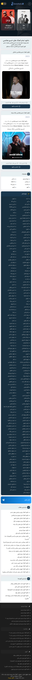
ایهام (14, 251)
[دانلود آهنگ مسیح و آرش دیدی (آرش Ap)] (8, 16)
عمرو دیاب (26, 384)
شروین (27, 354)
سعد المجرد (12, 323)
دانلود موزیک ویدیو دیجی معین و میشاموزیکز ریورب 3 (17, 618)
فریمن (13, 395)
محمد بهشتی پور (11, 434)
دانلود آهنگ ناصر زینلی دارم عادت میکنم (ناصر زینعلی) (16, 572)
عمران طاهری (12, 382)
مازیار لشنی (12, 409)
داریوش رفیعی (12, 296)
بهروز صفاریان (26, 262)
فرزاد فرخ (13, 387)
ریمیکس (27, 182)
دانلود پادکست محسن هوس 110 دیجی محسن (19, 647)
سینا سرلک (12, 345)
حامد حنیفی (12, 282)
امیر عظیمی (12, 243)
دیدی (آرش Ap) (8, 27)
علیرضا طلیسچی (11, 376)
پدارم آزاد (27, 271)
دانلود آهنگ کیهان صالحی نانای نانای (20, 569)
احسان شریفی (26, 221)
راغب (27, 301)
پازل (28, 268)
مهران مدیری (26, 467)
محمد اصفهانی (25, 434)
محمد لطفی (26, 440)
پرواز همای (26, 273)
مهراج (13, 473)
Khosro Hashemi (19, 65)
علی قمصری (12, 368)
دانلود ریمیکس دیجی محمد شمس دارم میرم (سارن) (16, 542)
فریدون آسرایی (25, 395)
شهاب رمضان (26, 357)
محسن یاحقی (26, 431)
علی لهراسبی (26, 370)
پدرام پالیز (13, 271)
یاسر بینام (27, 490)
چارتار (13, 279)
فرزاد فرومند (12, 390)
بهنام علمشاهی (11, 265)
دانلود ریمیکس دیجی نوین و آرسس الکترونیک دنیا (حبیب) (17, 537)
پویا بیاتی (27, 276)
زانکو (28, 318)
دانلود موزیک (11, 678)
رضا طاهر (27, 309)
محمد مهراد (12, 440)
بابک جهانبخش (25, 257)
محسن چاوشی (25, 429)
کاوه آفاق (27, 401)
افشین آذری (12, 229)
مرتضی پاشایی (11, 445)
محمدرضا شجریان (25, 442)
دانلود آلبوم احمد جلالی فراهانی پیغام (20, 584)
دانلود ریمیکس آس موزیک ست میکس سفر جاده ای (16, 545)
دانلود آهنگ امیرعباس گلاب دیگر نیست (19, 560)
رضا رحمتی (26, 307)
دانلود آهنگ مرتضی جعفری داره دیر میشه (19, 551)
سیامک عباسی (26, 337)
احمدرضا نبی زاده (11, 226)
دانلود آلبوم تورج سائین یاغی (22, 587)
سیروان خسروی (25, 340)
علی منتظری (12, 370)
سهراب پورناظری (25, 334)
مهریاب (13, 467)
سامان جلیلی (26, 323)
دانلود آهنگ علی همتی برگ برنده (21, 524)
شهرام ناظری (26, 359)
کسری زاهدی (12, 401)
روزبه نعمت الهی (11, 315)
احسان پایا (12, 215)
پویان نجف (12, 276)
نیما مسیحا (26, 484)
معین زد (13, 456)
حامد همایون (26, 285)
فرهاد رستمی (12, 393)
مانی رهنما (12, 412)
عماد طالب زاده (25, 382)
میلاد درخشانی (25, 473)
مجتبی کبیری (26, 418)
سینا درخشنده (25, 345)
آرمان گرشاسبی (25, 207)
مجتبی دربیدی (11, 415)
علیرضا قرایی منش (25, 379)
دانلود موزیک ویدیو (24, 527)
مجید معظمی (25, 426)
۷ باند (27, 199)
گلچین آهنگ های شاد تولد (9, 406)
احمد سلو (13, 224)
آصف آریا (27, 212)
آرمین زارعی (26, 210)
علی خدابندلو (26, 365)
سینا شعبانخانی (25, 348)
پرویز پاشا (13, 273)
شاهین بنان (12, 351)
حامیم (13, 285)
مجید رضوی (26, 423)
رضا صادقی (12, 307)
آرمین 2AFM (12, 207)
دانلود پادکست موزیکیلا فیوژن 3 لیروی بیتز (20, 644)
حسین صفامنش (11, 290)
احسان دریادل (12, 218)
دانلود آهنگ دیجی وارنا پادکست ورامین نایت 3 (19, 633)
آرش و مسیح (12, 204)
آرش (28, 201)
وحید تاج (13, 487)
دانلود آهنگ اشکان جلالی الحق (21, 518)
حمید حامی (26, 293)
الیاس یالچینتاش (25, 232)
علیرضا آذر (26, 373)
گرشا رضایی (12, 404)
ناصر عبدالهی (12, 479)
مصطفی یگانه (26, 456)
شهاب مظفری (12, 357)
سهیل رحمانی (12, 334)
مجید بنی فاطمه (11, 420)
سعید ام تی (26, 326)
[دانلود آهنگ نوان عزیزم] (24, 16)
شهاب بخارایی (12, 354)
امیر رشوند (12, 240)
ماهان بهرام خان (25, 415)
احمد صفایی (26, 226)
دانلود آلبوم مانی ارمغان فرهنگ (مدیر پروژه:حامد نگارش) (17, 597)
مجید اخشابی (12, 418)
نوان (28, 481)
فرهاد (27, 393)
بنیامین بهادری (11, 260)
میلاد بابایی (12, 470)
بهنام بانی (13, 262)
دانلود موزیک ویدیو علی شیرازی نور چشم (20, 621)
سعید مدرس (26, 332)
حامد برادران (26, 282)
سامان (13, 321)
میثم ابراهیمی (26, 470)
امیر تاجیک (12, 237)
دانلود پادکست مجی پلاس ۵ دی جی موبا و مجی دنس (17, 641)
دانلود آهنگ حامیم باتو (23, 557)
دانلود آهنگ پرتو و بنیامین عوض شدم (19, 512)
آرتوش (13, 199)
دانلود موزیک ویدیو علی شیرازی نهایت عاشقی (19, 624)
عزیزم (24, 27)
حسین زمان (26, 290)
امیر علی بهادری (25, 246)
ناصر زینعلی (26, 479)
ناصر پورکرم (12, 476)
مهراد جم (13, 465)
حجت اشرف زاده (25, 287)
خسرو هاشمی (14, 61)
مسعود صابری (25, 451)
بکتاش (27, 260)
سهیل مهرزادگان (11, 348)
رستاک (27, 304)
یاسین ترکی (12, 490)
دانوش (27, 298)
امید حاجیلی (26, 237)
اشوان (27, 229)
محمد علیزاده (12, 437)
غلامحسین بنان (11, 384)
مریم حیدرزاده (25, 448)
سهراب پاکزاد (12, 332)
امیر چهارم (26, 240)
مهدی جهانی (12, 459)
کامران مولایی (12, 398)
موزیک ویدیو (26, 179)
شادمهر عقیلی (26, 351)
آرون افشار (12, 210)
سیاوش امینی (12, 337)
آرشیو (13, 187)
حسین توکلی (12, 287)
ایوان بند (27, 254)
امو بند (13, 232)
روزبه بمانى (26, 315)
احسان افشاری (25, 215)
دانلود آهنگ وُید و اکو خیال (22, 533)
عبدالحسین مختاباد (24, 362)
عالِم (14, 359)
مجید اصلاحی (25, 420)
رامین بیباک (12, 301)
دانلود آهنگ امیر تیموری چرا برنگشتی (20, 515)
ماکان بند (27, 412)
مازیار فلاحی (26, 409)
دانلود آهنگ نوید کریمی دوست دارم (20, 563)
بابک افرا (13, 254)
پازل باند (13, 268)
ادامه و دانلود (15, 106)
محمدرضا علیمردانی (10, 442)
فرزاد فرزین (26, 390)
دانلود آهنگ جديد (22, 61)
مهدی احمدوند (25, 459)
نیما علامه (12, 481)
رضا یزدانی (26, 312)
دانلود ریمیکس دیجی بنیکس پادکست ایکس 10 (17, 548)
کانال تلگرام (27, 500)
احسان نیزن (12, 221)
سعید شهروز (12, 326)
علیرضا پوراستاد (11, 373)
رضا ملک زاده (12, 309)
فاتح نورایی (26, 387)
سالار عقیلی (26, 321)
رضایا (14, 312)
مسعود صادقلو (11, 451)
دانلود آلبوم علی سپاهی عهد (22, 593)
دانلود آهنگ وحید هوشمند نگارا (21, 521)
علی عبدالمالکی (25, 368)
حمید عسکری (12, 293)
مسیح (27, 454)
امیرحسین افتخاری (11, 246)
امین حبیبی (26, 251)
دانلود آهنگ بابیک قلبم (23, 554)
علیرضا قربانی (12, 379)
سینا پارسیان (26, 343)
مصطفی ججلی (11, 454)
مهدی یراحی (12, 462)
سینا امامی (12, 340)
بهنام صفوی (26, 265)
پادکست (27, 184)
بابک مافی (12, 257)
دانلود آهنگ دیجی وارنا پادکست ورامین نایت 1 (19, 638)
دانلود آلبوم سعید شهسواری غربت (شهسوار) (18, 590)
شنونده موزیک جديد (23, 63)
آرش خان (27, 204)
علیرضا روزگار (26, 376)
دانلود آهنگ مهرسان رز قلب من (21, 566)
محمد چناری (26, 437)
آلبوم (28, 187)
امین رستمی (12, 248)
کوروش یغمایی (25, 404)
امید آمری (26, 235)
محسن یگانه (12, 431)
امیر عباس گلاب (25, 243)
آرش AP (13, 201)
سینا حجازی (12, 343)
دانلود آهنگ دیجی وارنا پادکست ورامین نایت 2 (19, 635)
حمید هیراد (26, 296)
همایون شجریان (11, 484)
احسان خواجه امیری (24, 218)
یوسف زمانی (26, 492)
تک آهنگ (13, 182)
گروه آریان (26, 406)
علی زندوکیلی (12, 365)
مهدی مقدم (26, 462)
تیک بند (27, 279)
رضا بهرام (13, 304)
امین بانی (26, 248)
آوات (14, 212)
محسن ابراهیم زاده (10, 426)
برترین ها (13, 184)
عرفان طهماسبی (11, 362)
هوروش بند (26, 487)
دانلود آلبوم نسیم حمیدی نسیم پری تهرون (20, 669)
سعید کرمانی (26, 329)
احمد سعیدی (26, 224)
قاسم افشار (26, 398)
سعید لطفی (12, 329)
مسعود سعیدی (11, 448)
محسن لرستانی (11, 429)
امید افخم (12, 235)
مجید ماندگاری (11, 423)
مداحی (13, 179)
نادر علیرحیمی (26, 476)
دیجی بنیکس (12, 298)
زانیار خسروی (12, 318)
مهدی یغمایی (26, 465)
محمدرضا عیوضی (25, 445)
